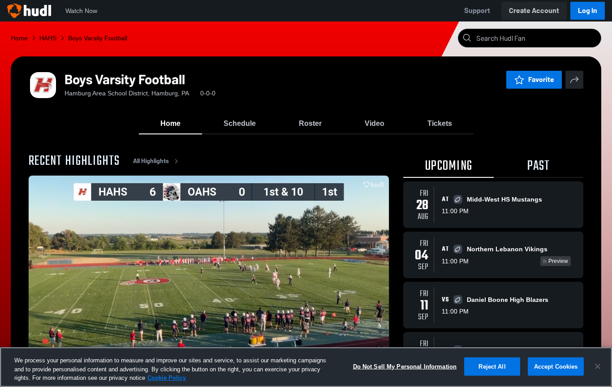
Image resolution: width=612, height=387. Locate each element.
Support (477, 10)
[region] (306, 367)
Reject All (491, 366)
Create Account (534, 10)
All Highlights (151, 161)
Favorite (541, 79)
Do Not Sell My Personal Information (405, 366)
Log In (587, 10)
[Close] (598, 366)
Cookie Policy (166, 377)
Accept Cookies (556, 366)
